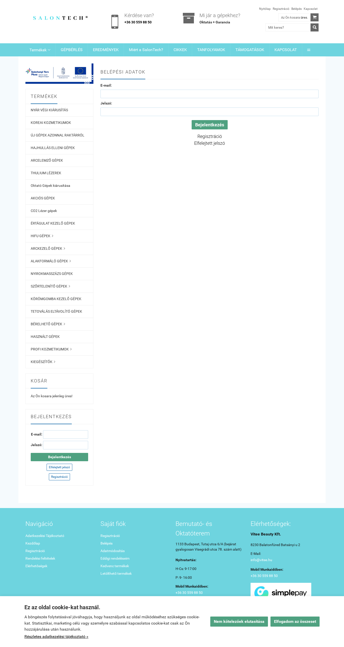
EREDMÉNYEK (106, 49)
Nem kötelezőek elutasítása (239, 621)
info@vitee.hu (261, 560)
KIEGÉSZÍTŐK (43, 362)
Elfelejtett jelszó (59, 467)
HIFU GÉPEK (42, 236)
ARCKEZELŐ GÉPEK (48, 248)
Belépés (296, 9)
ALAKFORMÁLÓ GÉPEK (51, 261)
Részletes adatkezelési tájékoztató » (56, 636)
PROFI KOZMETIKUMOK (51, 349)
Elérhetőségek (36, 566)
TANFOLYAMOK (211, 49)
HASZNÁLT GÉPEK (45, 337)
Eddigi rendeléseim (114, 558)
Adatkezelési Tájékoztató (44, 536)
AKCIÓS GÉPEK (43, 198)
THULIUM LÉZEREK (46, 173)
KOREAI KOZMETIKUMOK (51, 123)
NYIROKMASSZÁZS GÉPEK (52, 274)
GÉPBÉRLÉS (72, 49)
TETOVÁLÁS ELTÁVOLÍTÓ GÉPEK (56, 311)
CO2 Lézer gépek (44, 211)
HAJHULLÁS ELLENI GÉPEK (53, 148)
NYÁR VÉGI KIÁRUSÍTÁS (49, 110)
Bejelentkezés (59, 457)
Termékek (39, 50)
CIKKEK (180, 49)
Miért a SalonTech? (146, 49)
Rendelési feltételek (40, 558)
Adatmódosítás (112, 551)
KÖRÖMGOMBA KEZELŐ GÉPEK (56, 299)
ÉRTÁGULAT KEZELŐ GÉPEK (53, 223)
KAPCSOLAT (285, 49)
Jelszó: (106, 103)
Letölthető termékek (116, 573)
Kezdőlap (32, 543)
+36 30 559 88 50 (138, 22)
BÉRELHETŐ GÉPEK (48, 324)
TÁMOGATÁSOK (249, 49)
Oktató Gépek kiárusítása (50, 186)
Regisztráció (281, 9)
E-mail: (106, 85)
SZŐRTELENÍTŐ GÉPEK (50, 286)
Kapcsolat (311, 9)
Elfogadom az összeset (295, 621)
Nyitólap (265, 9)
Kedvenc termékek (114, 566)
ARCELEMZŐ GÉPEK (47, 160)
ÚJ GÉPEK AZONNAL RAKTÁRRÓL (57, 135)
